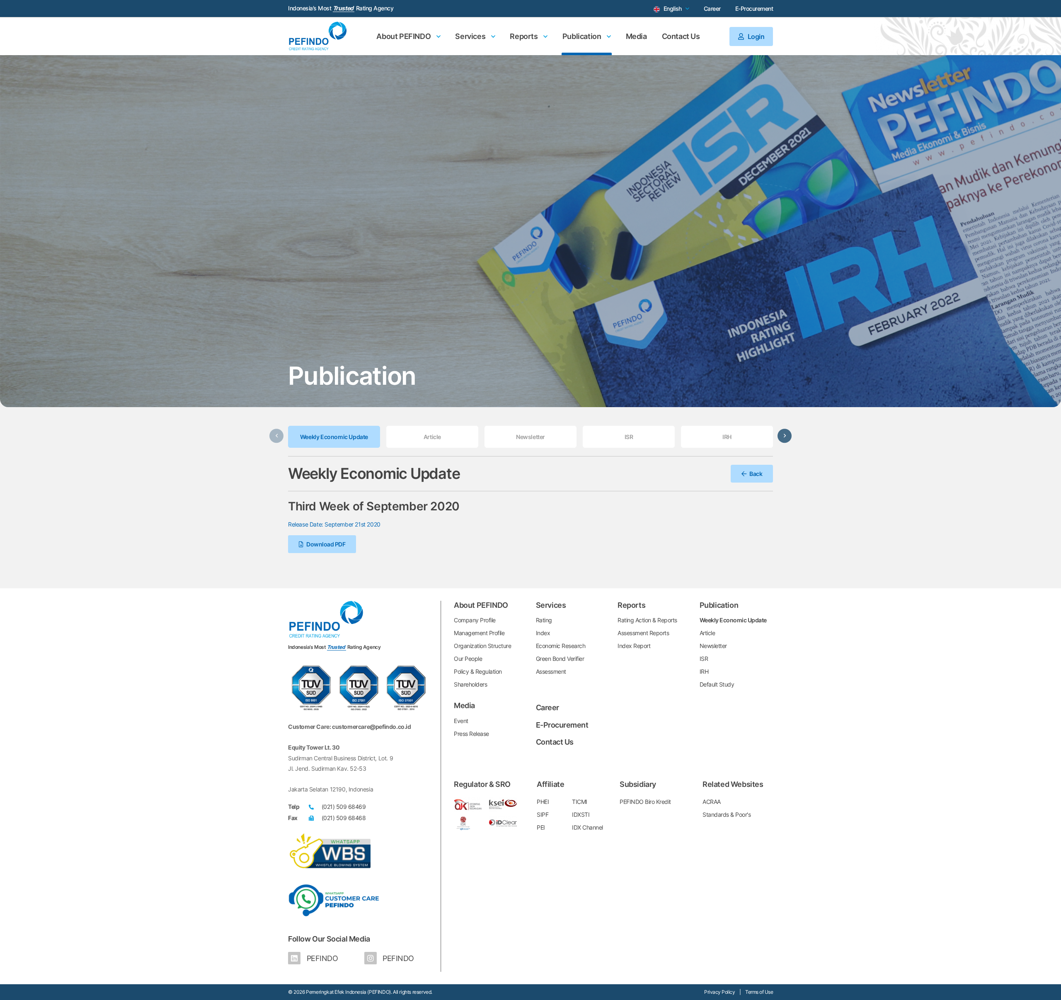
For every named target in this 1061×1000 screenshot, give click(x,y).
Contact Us (681, 36)
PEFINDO (321, 958)
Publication (582, 36)
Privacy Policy (719, 992)
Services (471, 36)
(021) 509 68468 (344, 817)
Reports (524, 36)
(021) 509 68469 (344, 806)
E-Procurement (754, 8)
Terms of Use (759, 992)
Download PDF (325, 544)
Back (756, 473)
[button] (785, 436)
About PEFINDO (404, 36)
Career (712, 8)
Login (755, 36)
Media (636, 36)
